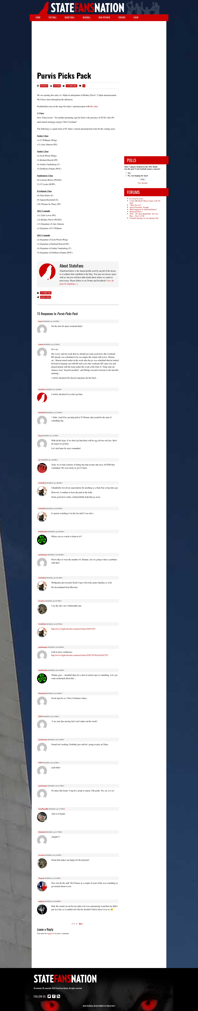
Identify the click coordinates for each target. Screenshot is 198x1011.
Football (52, 17)
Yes (129, 172)
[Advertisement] (99, 43)
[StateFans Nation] (99, 7)
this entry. (94, 106)
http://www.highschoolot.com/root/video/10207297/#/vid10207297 (79, 655)
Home (38, 17)
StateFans (57, 86)
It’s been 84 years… (137, 198)
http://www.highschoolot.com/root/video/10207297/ (73, 628)
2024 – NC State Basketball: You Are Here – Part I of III (144, 214)
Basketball (70, 17)
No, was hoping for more (138, 175)
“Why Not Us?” (136, 205)
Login (135, 17)
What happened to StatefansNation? (143, 209)
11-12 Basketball (71, 86)
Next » (81, 923)
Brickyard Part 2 (136, 211)
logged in (50, 933)
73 (84, 86)
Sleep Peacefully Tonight (139, 207)
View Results (142, 183)
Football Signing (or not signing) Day (144, 218)
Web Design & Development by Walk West (99, 1005)
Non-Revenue (104, 17)
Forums (121, 17)
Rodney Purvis (45, 297)
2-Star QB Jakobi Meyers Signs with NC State (145, 201)
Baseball (87, 17)
